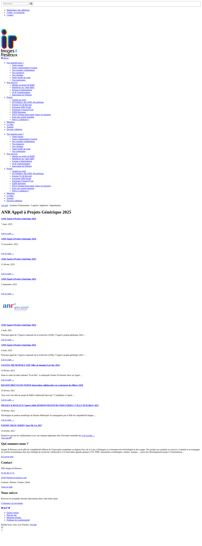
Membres (11, 122)
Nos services (12, 82)
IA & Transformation (21, 92)
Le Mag (10, 124)
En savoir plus (7, 456)
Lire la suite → (7, 233)
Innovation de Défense (22, 95)
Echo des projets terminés (23, 117)
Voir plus (5, 438)
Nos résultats (17, 75)
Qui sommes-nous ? (15, 63)
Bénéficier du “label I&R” (23, 87)
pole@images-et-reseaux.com (14, 477)
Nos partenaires (19, 80)
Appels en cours (19, 100)
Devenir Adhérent (14, 129)
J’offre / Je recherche (16, 12)
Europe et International (22, 90)
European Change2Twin (22, 109)
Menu (6, 58)
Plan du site (12, 515)
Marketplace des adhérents (18, 10)
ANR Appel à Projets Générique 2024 (18, 239)
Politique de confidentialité (18, 520)
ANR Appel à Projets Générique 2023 (18, 259)
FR (21, 21)
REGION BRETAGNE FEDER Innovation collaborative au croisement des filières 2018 (42, 385)
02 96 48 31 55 (7, 473)
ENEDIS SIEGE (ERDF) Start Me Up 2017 (21, 425)
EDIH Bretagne (19, 112)
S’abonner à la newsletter (12, 503)
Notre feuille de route (21, 77)
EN (11, 21)
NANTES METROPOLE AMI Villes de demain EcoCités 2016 (30, 365)
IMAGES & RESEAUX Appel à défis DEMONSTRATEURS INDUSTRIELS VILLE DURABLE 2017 (50, 405)
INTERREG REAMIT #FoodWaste (28, 102)
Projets (10, 97)
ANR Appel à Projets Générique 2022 (18, 279)
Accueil (4, 205)
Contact (10, 15)
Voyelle (33, 525)
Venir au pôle (7, 487)
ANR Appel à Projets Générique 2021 (18, 345)
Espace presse (13, 512)
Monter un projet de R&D (23, 85)
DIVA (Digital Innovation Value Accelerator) (31, 114)
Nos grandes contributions (23, 70)
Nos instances (18, 72)
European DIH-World (21, 107)
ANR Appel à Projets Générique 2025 (18, 219)
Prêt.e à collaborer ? (20, 119)
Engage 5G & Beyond (22, 105)
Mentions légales (14, 517)
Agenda (10, 127)
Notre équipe (17, 65)
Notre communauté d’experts (24, 68)
